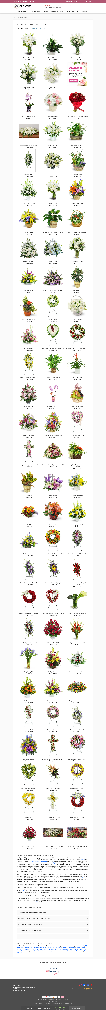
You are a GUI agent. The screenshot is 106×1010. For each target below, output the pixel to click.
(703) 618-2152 (17, 988)
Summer (30, 11)
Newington (77, 947)
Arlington (65, 947)
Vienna (18, 947)
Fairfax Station (38, 949)
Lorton (60, 951)
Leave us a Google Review (85, 989)
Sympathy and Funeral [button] (57, 11)
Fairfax (87, 946)
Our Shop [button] (84, 11)
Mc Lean (30, 947)
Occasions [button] (37, 11)
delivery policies (34, 902)
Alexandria (81, 946)
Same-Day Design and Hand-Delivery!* (24, 1)
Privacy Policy (47, 1003)
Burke (68, 951)
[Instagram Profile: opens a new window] (81, 985)
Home (14, 17)
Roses (22, 890)
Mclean (60, 947)
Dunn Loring (43, 947)
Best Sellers (24, 28)
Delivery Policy (68, 1003)
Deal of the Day (22, 11)
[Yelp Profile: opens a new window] (91, 985)
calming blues (54, 863)
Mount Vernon (34, 951)
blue (69, 878)
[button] (102, 1003)
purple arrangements (77, 878)
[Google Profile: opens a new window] (88, 985)
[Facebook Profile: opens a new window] (84, 985)
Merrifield (36, 947)
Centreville (25, 949)
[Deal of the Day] (77, 74)
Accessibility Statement (57, 1003)
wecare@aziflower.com (19, 990)
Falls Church (24, 947)
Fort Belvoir (80, 949)
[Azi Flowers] (25, 6)
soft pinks (47, 863)
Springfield (71, 947)
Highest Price (33, 28)
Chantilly (53, 949)
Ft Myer (55, 947)
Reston (23, 951)
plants (83, 859)
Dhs (21, 952)
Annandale (49, 947)
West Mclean (65, 949)
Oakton (77, 951)
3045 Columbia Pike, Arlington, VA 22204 (24, 987)
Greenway (49, 951)
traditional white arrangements (39, 861)
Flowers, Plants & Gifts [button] (72, 11)
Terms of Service (38, 1003)
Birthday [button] (45, 11)
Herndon (83, 947)
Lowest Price (42, 28)
